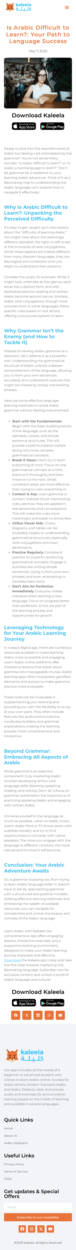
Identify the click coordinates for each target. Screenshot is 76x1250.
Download (12, 960)
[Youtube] (50, 1229)
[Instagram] (31, 1229)
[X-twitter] (41, 1229)
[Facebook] (22, 1229)
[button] (66, 7)
